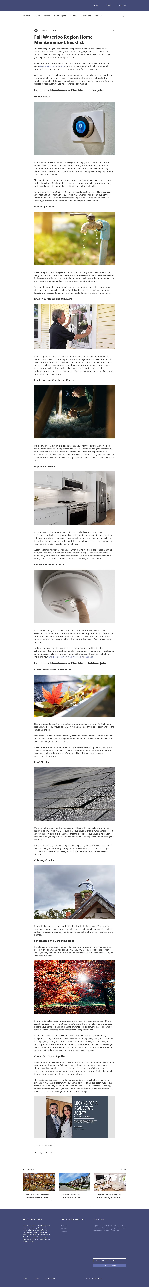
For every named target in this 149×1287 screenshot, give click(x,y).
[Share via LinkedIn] (46, 1153)
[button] (123, 16)
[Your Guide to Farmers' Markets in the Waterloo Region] (39, 1182)
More (97, 15)
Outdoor (73, 15)
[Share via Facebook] (35, 1153)
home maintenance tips (44, 1145)
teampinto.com (28, 1241)
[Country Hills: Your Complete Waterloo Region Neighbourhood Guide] (74, 1182)
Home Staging (60, 15)
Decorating (86, 15)
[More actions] (113, 30)
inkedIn (64, 1232)
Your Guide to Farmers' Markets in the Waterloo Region (38, 1196)
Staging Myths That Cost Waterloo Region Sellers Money (109, 1196)
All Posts (26, 15)
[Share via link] (51, 1153)
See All (123, 1169)
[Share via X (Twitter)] (40, 1153)
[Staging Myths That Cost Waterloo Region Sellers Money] (110, 1182)
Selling (37, 15)
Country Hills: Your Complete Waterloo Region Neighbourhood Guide (72, 1196)
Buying (47, 15)
